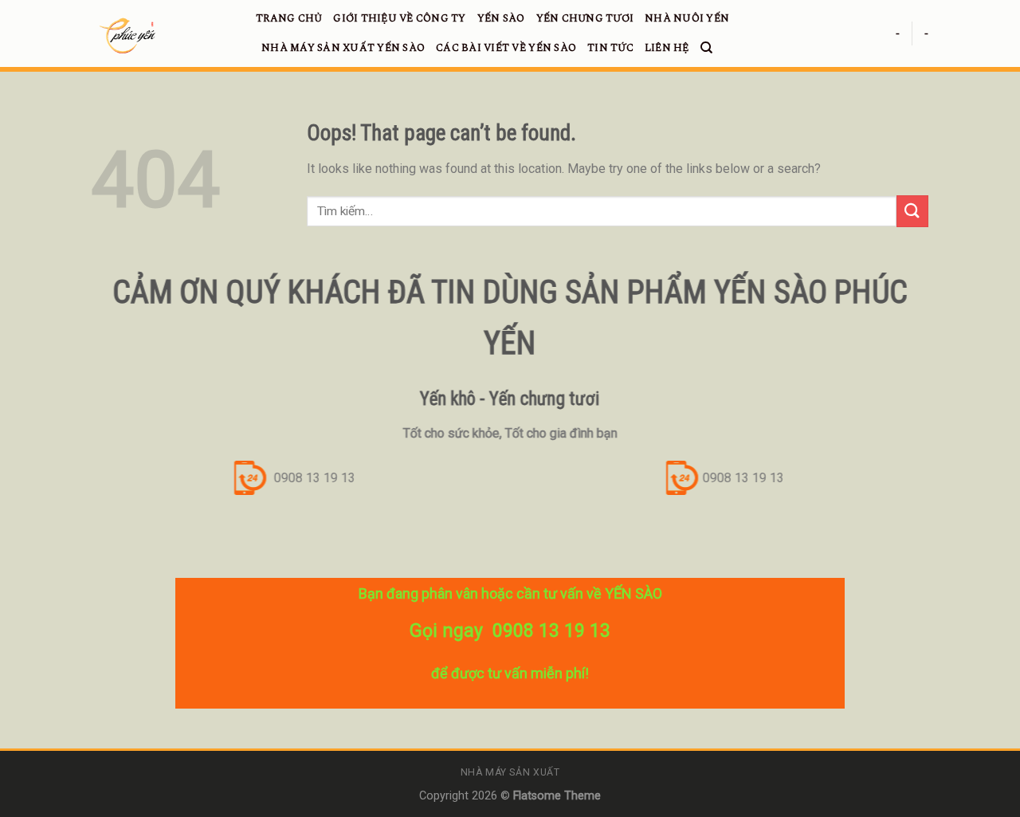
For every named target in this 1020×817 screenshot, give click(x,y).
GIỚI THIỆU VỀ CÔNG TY (399, 18)
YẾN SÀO (501, 18)
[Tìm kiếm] (706, 48)
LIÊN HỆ (667, 48)
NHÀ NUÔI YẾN (687, 18)
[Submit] (912, 210)
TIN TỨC (610, 48)
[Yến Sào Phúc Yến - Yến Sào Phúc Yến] (162, 36)
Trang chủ (289, 18)
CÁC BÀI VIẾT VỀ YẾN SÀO (506, 48)
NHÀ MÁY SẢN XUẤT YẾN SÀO (343, 48)
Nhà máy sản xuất (510, 772)
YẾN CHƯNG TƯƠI (585, 18)
